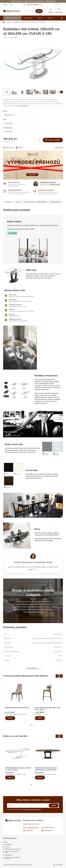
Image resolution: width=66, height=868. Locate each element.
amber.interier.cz (48, 830)
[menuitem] (12, 18)
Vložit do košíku (54, 140)
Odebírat (54, 805)
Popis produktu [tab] (8, 202)
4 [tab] (35, 724)
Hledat (39, 11)
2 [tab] (32, 724)
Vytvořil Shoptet (59, 864)
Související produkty (41, 202)
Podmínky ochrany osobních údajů (12, 852)
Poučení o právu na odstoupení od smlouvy (12, 858)
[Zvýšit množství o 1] (39, 139)
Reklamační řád (8, 855)
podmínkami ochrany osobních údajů (31, 809)
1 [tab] (30, 724)
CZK (58, 4)
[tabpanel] (18, 701)
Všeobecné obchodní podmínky (12, 849)
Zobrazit (10, 718)
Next (61, 676)
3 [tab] (33, 724)
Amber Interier (29, 830)
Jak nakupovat (8, 844)
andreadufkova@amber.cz (32, 827)
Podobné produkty (55, 202)
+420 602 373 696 (54, 184)
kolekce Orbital (12, 233)
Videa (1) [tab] (18, 202)
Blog (11, 4)
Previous (57, 676)
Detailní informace (23, 105)
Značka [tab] (29, 202)
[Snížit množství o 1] (39, 141)
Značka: (59, 147)
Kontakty (5, 4)
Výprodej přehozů (50, 1)
